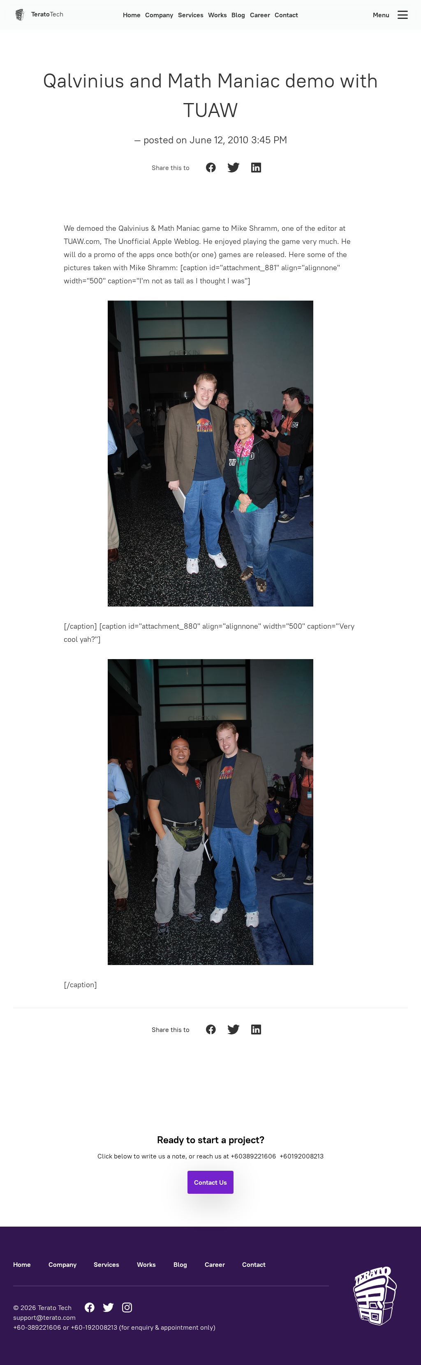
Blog (238, 15)
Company (159, 15)
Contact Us (210, 1182)
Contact (286, 15)
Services (191, 15)
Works (217, 15)
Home (132, 15)
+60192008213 (302, 1156)
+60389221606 (254, 1156)
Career (260, 15)
